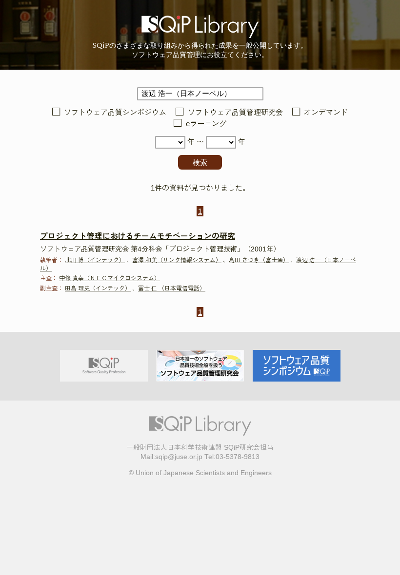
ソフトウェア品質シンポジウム (115, 112)
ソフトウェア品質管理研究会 (235, 112)
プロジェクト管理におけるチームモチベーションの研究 (137, 236)
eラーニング (206, 124)
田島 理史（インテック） (98, 288)
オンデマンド (326, 112)
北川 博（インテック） (95, 260)
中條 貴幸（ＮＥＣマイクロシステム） (109, 278)
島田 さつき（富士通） (259, 260)
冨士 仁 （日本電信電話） (171, 288)
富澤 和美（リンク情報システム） (176, 260)
